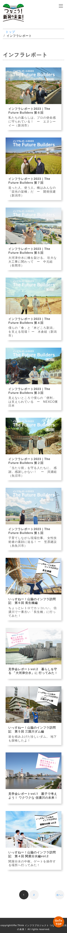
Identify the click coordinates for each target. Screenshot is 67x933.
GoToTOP (58, 922)
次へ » (59, 894)
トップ (10, 32)
